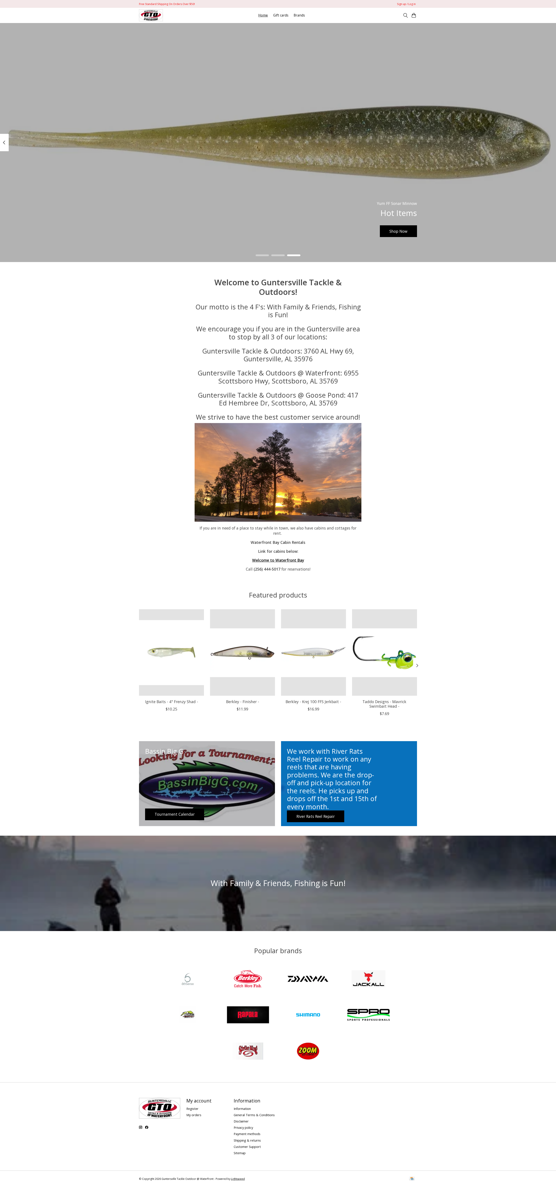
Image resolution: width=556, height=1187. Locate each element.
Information (242, 1108)
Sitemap (240, 1153)
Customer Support (247, 1146)
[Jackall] (368, 979)
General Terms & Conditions (254, 1115)
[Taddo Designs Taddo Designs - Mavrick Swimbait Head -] (384, 652)
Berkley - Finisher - (242, 701)
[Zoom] (308, 1051)
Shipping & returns (247, 1140)
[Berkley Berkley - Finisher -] (242, 652)
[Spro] (368, 1015)
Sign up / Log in (406, 4)
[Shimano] (308, 1015)
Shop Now (398, 231)
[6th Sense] (188, 979)
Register (192, 1108)
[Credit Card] (412, 1179)
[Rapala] (248, 1015)
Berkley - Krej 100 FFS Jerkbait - (313, 701)
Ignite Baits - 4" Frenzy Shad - (171, 701)
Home (263, 15)
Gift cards (280, 15)
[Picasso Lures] (188, 1015)
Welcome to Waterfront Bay (278, 560)
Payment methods (247, 1134)
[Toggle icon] (405, 15)
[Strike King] (248, 1051)
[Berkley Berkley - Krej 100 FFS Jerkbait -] (313, 652)
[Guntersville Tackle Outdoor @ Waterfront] (151, 15)
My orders (193, 1115)
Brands (299, 15)
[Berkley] (248, 979)
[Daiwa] (308, 979)
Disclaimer (241, 1121)
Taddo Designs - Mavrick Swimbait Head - (384, 704)
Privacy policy (243, 1127)
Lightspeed (238, 1179)
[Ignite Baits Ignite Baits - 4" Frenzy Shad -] (171, 652)
